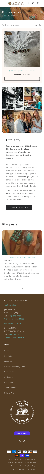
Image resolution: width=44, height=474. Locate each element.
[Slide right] (27, 288)
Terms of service (16, 466)
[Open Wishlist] (33, 3)
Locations (8, 361)
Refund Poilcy (9, 393)
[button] (4, 3)
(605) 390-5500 (14, 316)
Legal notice (31, 469)
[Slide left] (17, 288)
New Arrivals (9, 372)
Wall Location (10, 305)
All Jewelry (8, 377)
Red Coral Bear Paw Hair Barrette (22, 71)
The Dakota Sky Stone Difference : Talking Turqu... (22, 257)
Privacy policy (20, 462)
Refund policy (31, 462)
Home (4, 15)
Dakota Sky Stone (20, 459)
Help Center (9, 382)
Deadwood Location (12, 323)
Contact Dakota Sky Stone (14, 367)
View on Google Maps (14, 319)
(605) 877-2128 (14, 334)
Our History (8, 356)
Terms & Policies (10, 388)
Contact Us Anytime (19, 207)
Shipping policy (30, 466)
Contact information (18, 469)
